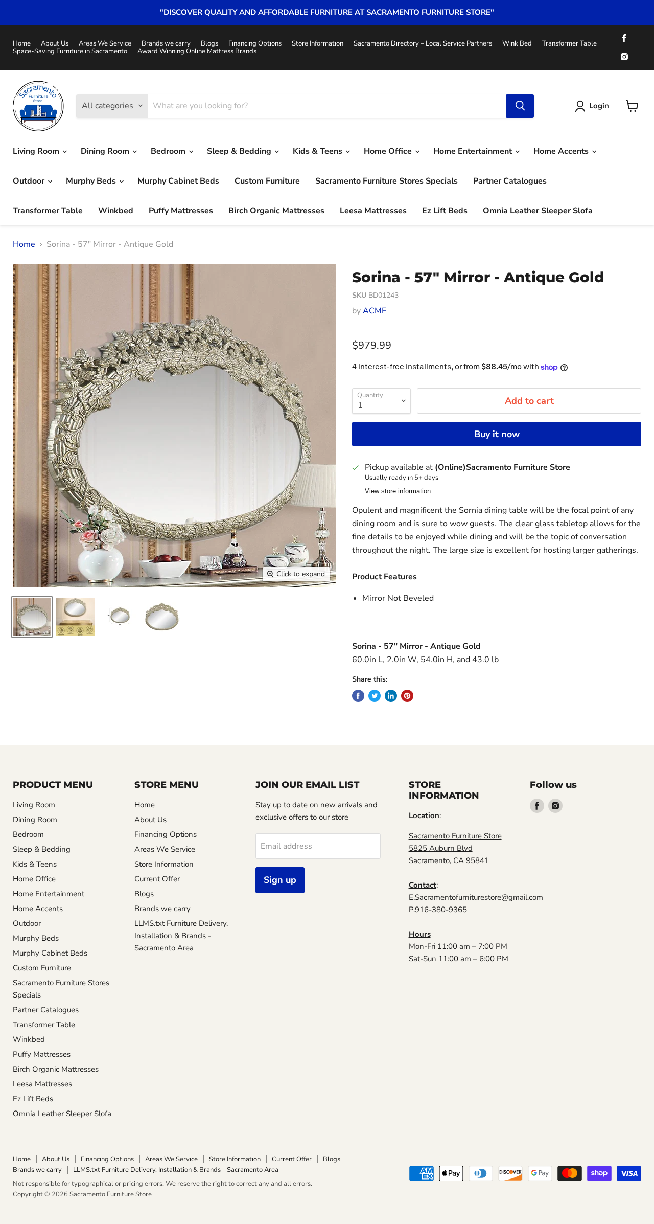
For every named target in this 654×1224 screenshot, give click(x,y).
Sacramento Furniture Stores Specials (386, 181)
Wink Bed (517, 44)
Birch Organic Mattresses (276, 210)
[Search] (520, 106)
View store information (398, 491)
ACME (374, 310)
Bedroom (169, 151)
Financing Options (255, 44)
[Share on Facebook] (358, 696)
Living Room (37, 151)
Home (22, 44)
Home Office (389, 151)
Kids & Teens (318, 151)
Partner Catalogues (510, 181)
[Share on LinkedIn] (391, 696)
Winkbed (115, 210)
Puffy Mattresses (181, 210)
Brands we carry (166, 44)
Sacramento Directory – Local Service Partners (423, 44)
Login (599, 106)
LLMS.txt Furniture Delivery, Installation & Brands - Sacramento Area (181, 935)
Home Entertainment (473, 151)
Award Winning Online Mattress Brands (196, 51)
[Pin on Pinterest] (407, 696)
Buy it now (497, 434)
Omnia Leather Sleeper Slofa (538, 210)
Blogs (209, 44)
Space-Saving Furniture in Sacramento (70, 51)
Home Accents (562, 151)
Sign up (280, 880)
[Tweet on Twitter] (374, 696)
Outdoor (29, 181)
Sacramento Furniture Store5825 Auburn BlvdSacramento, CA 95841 (455, 848)
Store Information (317, 44)
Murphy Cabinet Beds (178, 181)
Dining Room (106, 151)
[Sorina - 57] (32, 617)
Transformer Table (569, 44)
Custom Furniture (267, 181)
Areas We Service (105, 44)
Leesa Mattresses (373, 210)
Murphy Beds (92, 181)
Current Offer (157, 879)
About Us (54, 44)
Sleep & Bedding (240, 151)
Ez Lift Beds (445, 210)
